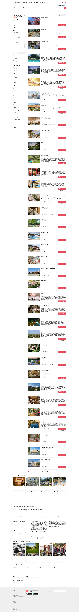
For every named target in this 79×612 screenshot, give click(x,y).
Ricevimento (30, 2)
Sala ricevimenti (16, 95)
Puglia (54, 572)
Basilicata (55, 574)
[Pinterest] (44, 591)
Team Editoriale (15, 602)
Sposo (40, 2)
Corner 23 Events (44, 408)
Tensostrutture (16, 105)
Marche (27, 572)
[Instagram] (46, 591)
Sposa (37, 2)
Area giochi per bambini (17, 110)
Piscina (15, 112)
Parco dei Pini (43, 219)
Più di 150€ (15, 61)
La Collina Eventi (44, 357)
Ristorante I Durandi (44, 17)
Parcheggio (15, 104)
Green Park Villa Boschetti (45, 318)
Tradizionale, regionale (17, 119)
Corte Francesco (30, 556)
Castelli (15, 35)
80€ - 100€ (15, 58)
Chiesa (15, 107)
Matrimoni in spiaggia (17, 37)
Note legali (14, 591)
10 (44, 471)
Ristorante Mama (44, 434)
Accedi (62, 2)
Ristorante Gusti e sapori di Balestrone (48, 268)
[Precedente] (13, 486)
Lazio (40, 567)
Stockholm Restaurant (45, 54)
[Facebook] (41, 591)
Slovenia (14, 576)
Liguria (54, 569)
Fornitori (34, 2)
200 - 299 (15, 70)
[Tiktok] (50, 591)
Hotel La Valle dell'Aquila (45, 344)
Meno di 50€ (16, 55)
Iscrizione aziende (15, 600)
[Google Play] (35, 594)
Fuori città (15, 87)
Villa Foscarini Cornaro (57, 556)
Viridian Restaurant (44, 155)
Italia (56, 591)
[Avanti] (66, 486)
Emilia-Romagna (28, 569)
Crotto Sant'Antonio (44, 207)
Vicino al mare (16, 82)
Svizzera (27, 576)
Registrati (64, 2)
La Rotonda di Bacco (44, 78)
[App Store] (29, 594)
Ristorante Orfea (44, 256)
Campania (41, 569)
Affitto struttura (22, 52)
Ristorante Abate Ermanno (45, 459)
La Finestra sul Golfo (44, 41)
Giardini (15, 102)
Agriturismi (15, 27)
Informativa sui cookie (16, 595)
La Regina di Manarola (45, 130)
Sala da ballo (15, 100)
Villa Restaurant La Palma (18, 556)
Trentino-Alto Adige (43, 572)
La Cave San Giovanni (45, 370)
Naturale (15, 122)
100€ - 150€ (16, 60)
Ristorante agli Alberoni (45, 194)
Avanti (47, 471)
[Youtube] (48, 591)
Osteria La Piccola (44, 117)
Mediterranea (16, 129)
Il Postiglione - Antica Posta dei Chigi (47, 447)
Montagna (15, 88)
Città (14, 85)
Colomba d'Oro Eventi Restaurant (47, 305)
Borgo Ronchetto (44, 383)
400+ (15, 73)
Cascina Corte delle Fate (45, 330)
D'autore (15, 124)
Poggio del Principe (44, 232)
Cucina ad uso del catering (17, 99)
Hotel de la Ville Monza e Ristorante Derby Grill (49, 396)
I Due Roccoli (43, 556)
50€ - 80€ (15, 56)
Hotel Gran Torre (44, 420)
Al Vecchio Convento (44, 168)
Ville (14, 25)
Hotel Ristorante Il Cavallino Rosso (47, 180)
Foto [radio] (60, 15)
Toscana (14, 569)
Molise (41, 574)
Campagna (15, 80)
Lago (14, 90)
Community (48, 2)
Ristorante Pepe (43, 29)
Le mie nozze (25, 2)
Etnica (15, 127)
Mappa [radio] (64, 15)
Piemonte (55, 567)
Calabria (27, 574)
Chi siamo (14, 601)
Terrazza (15, 97)
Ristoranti (15, 30)
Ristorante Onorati (44, 142)
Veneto (27, 567)
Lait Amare (43, 293)
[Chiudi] (25, 15)
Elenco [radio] (56, 15)
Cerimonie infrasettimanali (18, 488)
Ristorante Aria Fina (44, 244)
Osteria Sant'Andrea (44, 66)
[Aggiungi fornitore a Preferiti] (38, 18)
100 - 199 (15, 68)
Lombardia (14, 567)
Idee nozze (43, 2)
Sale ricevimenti (16, 32)
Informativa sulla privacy (16, 594)
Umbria (14, 572)
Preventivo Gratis (62, 25)
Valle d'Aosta (14, 574)
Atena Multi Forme (44, 280)
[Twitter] (42, 591)
